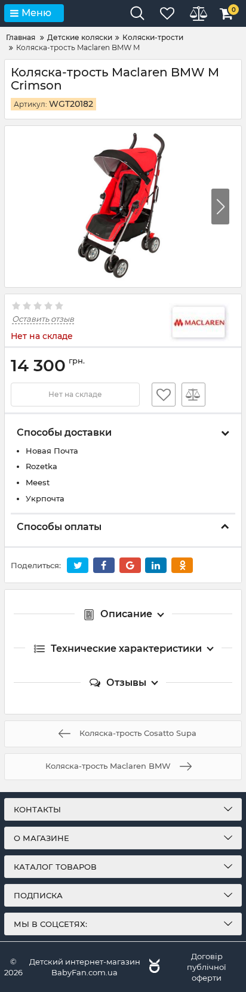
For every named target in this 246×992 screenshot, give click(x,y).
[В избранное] (164, 394)
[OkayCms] (152, 967)
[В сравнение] (193, 394)
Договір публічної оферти (206, 966)
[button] (220, 206)
